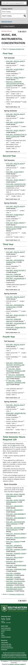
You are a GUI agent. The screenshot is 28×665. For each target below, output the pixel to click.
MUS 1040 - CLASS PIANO (14, 122)
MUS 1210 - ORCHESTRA (14, 506)
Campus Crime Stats (6, 644)
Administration (4, 642)
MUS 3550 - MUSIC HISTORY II (16, 270)
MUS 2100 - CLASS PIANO (14, 214)
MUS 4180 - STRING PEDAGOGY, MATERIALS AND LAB (15, 382)
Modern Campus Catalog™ (17, 664)
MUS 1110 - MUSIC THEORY (15, 77)
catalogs (5, 661)
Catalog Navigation (9, 26)
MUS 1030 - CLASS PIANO (14, 69)
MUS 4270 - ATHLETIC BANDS (15, 537)
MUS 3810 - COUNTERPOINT (15, 278)
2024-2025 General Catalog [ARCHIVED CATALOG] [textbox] (14, 3)
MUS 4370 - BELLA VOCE (14, 561)
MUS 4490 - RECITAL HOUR (15, 252)
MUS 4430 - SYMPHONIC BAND (16, 569)
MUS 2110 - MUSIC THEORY (15, 180)
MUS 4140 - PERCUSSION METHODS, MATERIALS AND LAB (15, 365)
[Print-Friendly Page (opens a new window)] (24, 31)
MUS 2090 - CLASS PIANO (14, 172)
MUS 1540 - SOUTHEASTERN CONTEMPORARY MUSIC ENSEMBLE (15, 583)
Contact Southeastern (6, 646)
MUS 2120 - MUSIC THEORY (15, 222)
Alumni (2, 631)
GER (14, 445)
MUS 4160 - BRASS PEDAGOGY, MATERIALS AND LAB (15, 370)
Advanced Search (6, 21)
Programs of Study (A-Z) (16, 49)
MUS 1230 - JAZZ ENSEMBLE (15, 514)
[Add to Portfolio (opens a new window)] (20, 31)
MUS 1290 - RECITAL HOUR (15, 61)
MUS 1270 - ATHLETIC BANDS (15, 533)
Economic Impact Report (7, 647)
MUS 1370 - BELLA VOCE (14, 557)
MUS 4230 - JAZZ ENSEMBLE (15, 518)
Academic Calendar (6, 629)
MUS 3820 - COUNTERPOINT (15, 323)
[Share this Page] (22, 31)
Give (2, 633)
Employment (4, 649)
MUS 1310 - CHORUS (13, 541)
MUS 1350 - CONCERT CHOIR (15, 549)
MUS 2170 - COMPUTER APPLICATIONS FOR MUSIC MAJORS (15, 83)
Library (2, 635)
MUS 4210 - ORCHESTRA (14, 510)
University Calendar (6, 637)
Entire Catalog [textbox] (6, 11)
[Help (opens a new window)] (25, 31)
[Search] (25, 16)
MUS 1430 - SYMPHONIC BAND (16, 565)
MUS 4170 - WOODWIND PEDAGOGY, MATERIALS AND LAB (15, 376)
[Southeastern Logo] (14, 608)
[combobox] (14, 3)
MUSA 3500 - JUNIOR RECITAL (16, 327)
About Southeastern (6, 628)
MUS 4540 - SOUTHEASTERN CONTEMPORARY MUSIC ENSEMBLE (15, 589)
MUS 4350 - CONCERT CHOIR (15, 553)
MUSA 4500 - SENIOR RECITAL (16, 413)
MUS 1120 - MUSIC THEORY (15, 130)
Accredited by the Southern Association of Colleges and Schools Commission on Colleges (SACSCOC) (14, 655)
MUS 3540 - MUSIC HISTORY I (15, 315)
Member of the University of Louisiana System (14, 652)
